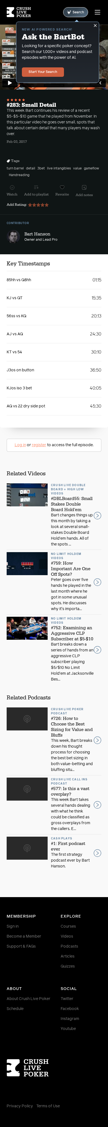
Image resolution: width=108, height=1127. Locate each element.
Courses (68, 926)
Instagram (70, 1019)
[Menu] (97, 12)
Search (78, 12)
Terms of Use (48, 1106)
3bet (41, 168)
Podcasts (69, 946)
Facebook (70, 1009)
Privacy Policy (20, 1106)
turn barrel (15, 168)
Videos (67, 936)
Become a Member (24, 936)
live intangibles (59, 168)
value (77, 168)
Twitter (67, 999)
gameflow (91, 168)
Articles (67, 956)
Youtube (68, 1029)
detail (30, 168)
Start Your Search (43, 72)
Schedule (15, 1009)
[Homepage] (19, 12)
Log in (20, 445)
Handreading (19, 175)
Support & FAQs (21, 946)
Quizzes (68, 966)
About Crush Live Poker (28, 999)
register (39, 445)
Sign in (13, 926)
